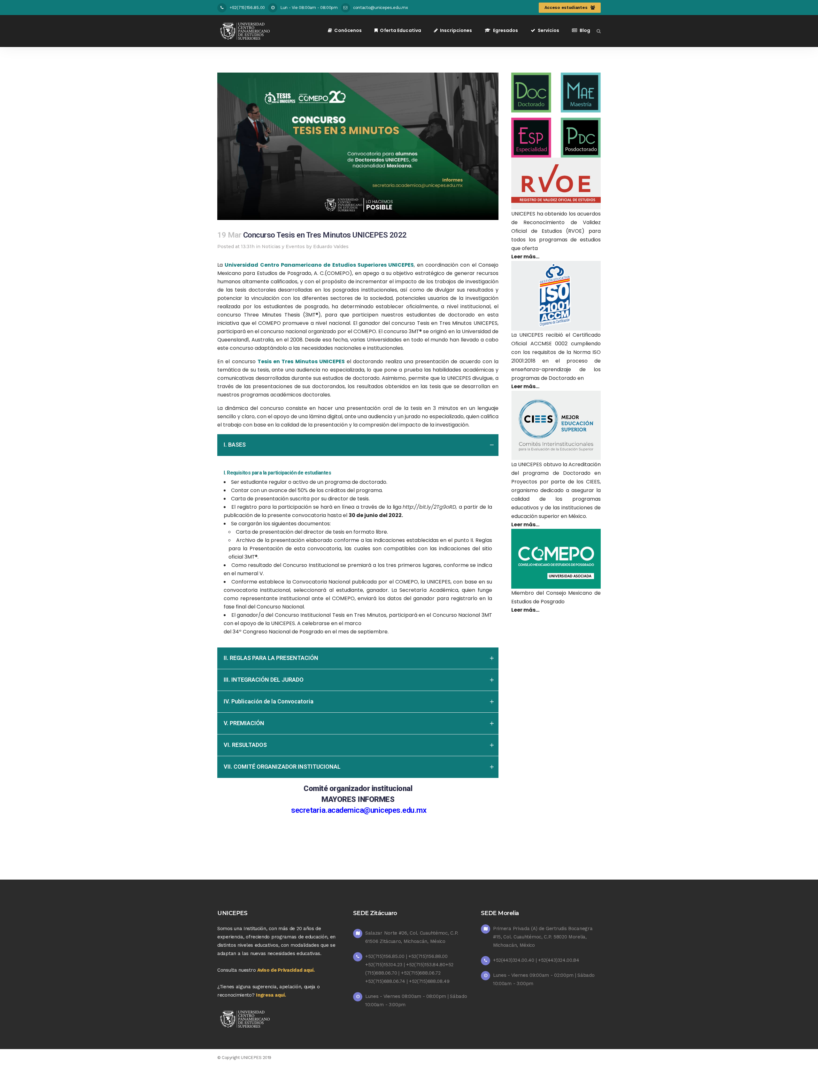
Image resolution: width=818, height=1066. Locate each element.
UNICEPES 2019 (256, 1057)
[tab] (357, 445)
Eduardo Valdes (331, 246)
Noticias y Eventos (283, 246)
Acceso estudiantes (566, 7)
